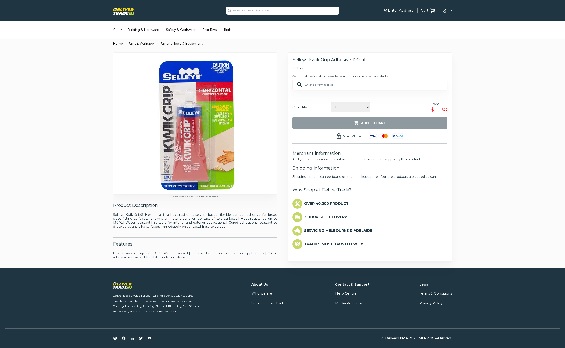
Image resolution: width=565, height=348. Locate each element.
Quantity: (300, 107)
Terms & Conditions (435, 293)
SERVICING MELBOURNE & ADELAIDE (338, 231)
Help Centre (346, 293)
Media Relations (348, 303)
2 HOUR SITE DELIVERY (325, 217)
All (115, 30)
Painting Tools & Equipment (181, 43)
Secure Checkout (354, 136)
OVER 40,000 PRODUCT (326, 204)
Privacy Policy (431, 303)
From (435, 104)
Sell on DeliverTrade (268, 303)
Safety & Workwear (181, 30)
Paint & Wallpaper (141, 43)
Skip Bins (210, 30)
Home (118, 43)
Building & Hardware (143, 30)
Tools (227, 30)
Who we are (261, 293)
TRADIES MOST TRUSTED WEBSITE (337, 244)
